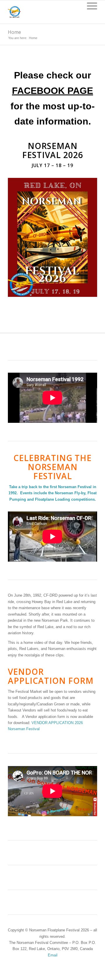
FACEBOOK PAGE (52, 90)
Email (52, 955)
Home (14, 32)
